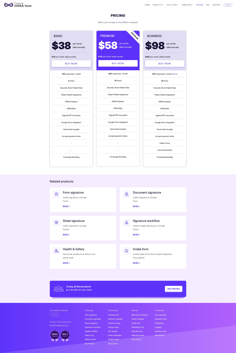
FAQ (208, 5)
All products (89, 344)
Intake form (89, 335)
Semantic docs (161, 319)
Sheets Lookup (114, 323)
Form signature (91, 315)
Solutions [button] (172, 5)
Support (217, 5)
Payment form (137, 331)
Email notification (115, 335)
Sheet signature (91, 323)
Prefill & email (113, 339)
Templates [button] (187, 5)
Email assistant (160, 315)
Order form (136, 323)
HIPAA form (23, 6)
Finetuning (159, 323)
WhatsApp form (138, 327)
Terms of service (64, 322)
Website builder (138, 335)
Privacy (53, 322)
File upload (112, 331)
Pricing (199, 5)
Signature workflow (93, 327)
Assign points (113, 327)
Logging (158, 327)
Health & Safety (91, 331)
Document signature (93, 319)
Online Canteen (138, 319)
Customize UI (113, 315)
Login (228, 5)
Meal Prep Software (140, 315)
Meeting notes (161, 331)
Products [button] (158, 5)
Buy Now (71, 63)
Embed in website (115, 319)
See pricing (173, 289)
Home (147, 5)
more (174, 74)
